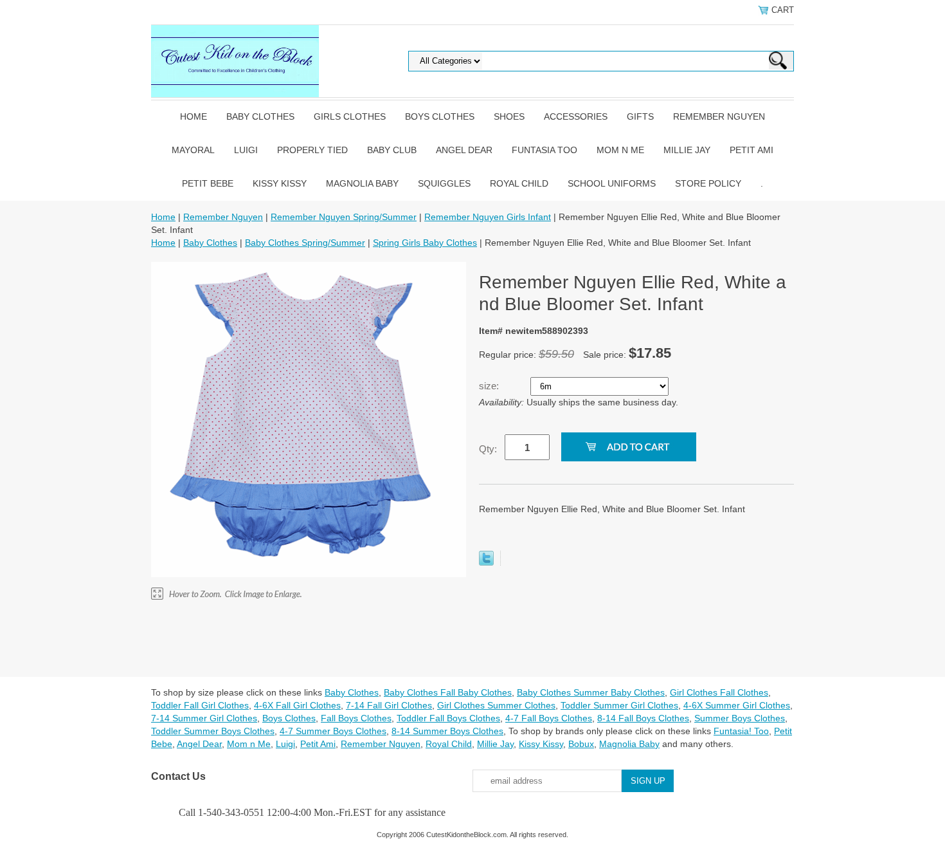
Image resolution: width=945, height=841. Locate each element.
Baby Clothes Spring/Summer (305, 242)
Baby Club (392, 150)
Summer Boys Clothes (739, 718)
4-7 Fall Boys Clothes (548, 718)
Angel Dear (464, 150)
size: (490, 385)
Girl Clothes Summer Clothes (496, 705)
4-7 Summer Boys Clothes (333, 731)
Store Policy (708, 183)
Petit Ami (751, 150)
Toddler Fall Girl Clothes (200, 705)
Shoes (509, 116)
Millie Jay (686, 150)
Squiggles (444, 183)
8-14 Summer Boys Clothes (447, 731)
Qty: (488, 448)
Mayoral (193, 150)
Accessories (576, 116)
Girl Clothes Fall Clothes (719, 692)
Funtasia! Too (741, 731)
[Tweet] (486, 562)
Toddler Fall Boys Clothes (448, 718)
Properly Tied (312, 150)
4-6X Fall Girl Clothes (297, 705)
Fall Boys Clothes (356, 718)
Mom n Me (620, 150)
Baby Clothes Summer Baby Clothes (591, 692)
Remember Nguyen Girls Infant (487, 217)
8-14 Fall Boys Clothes (643, 718)
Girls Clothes (350, 116)
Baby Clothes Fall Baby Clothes (448, 692)
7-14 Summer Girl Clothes (204, 718)
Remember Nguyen (719, 116)
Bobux (581, 744)
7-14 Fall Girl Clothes (389, 705)
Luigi (246, 150)
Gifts (640, 116)
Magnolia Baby (362, 183)
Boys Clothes (439, 116)
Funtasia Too (544, 150)
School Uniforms (612, 183)
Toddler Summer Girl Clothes (619, 705)
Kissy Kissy (280, 183)
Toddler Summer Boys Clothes (212, 731)
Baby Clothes (260, 116)
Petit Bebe (207, 183)
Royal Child (519, 183)
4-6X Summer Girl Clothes (736, 705)
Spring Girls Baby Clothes (425, 242)
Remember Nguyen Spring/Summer (344, 217)
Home (193, 116)
